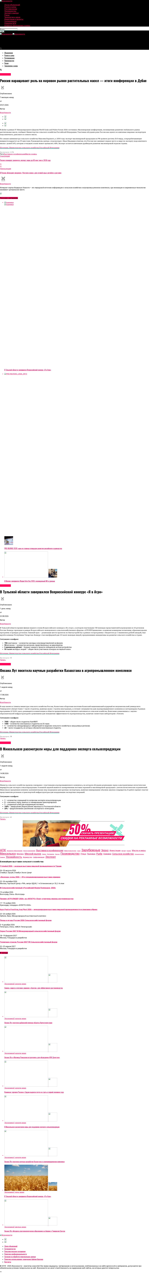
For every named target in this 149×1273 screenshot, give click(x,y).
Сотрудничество (10, 1249)
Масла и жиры (31, 154)
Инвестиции (115, 850)
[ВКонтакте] (1, 32)
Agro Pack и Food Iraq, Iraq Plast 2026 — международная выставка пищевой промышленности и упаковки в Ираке (48, 909)
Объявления (8, 52)
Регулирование (10, 9)
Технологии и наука (12, 17)
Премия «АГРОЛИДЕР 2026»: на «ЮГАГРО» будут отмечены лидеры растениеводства (36, 899)
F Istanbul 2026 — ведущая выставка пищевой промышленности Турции (30, 866)
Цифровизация (38, 857)
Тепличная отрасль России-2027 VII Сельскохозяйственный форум (28, 942)
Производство (10, 11)
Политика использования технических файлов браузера (23, 1259)
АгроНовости (5, 113)
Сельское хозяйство (123, 854)
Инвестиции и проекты (13, 19)
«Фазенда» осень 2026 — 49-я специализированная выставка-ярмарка (30, 877)
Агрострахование (29, 851)
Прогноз (57, 854)
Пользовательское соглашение (15, 1251)
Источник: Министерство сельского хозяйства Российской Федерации (29, 147)
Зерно (105, 850)
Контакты (7, 1262)
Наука (44, 854)
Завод (78, 851)
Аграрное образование (14, 851)
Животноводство (70, 851)
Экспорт (50, 856)
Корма (129, 851)
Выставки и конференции (14, 154)
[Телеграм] (3, 32)
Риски (6, 15)
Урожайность (14, 856)
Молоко (20, 854)
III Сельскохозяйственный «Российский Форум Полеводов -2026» (28, 888)
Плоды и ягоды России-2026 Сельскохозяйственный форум (25, 920)
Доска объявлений (12, 5)
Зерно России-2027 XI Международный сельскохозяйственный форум (30, 931)
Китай (124, 851)
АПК (3, 850)
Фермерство (27, 857)
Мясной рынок (33, 853)
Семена (2, 857)
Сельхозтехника (139, 854)
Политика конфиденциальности (15, 1254)
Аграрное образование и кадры (17, 25)
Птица (83, 854)
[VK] (5, 117)
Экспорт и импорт (11, 13)
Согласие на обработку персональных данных (20, 1256)
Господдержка (10, 21)
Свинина (107, 854)
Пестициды (50, 854)
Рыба (99, 853)
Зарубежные (90, 850)
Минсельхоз (8, 853)
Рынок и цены (10, 7)
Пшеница (91, 854)
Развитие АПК (10, 23)
